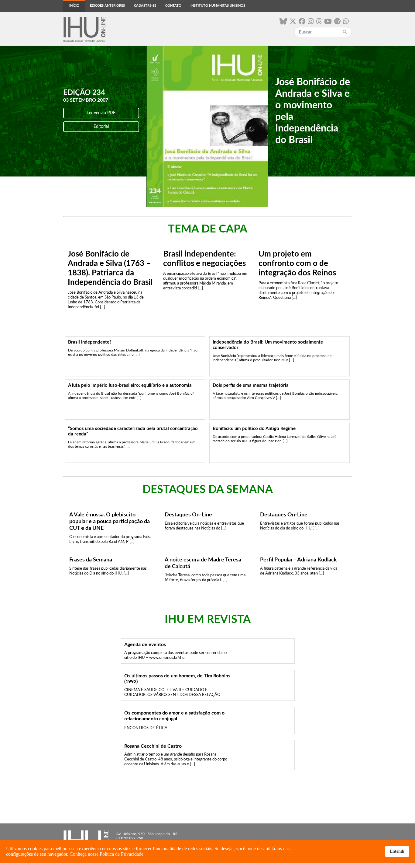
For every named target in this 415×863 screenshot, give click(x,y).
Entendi (397, 851)
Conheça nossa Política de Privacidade (106, 854)
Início (74, 5)
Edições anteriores (107, 5)
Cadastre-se (145, 5)
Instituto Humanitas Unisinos (217, 5)
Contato (173, 5)
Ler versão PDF (101, 113)
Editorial (101, 126)
